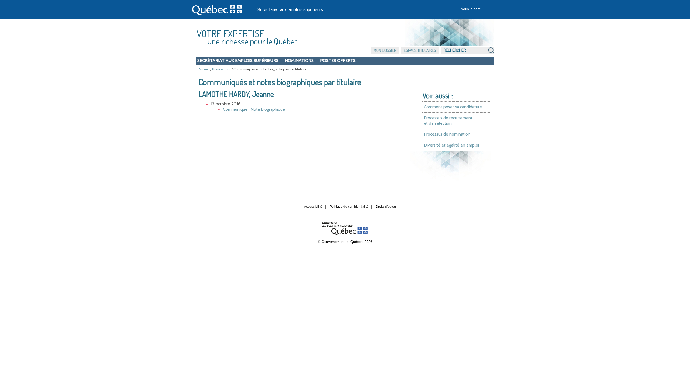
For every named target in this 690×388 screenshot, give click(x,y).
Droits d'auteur (386, 206)
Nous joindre (471, 9)
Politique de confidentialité (349, 206)
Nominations (299, 60)
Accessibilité (313, 206)
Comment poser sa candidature (453, 106)
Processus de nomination (447, 134)
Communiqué (235, 109)
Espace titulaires (420, 50)
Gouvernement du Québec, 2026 (347, 242)
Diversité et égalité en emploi (451, 145)
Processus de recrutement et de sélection (448, 120)
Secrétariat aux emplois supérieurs (290, 9)
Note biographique (268, 109)
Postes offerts (338, 60)
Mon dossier (385, 50)
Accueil (204, 69)
